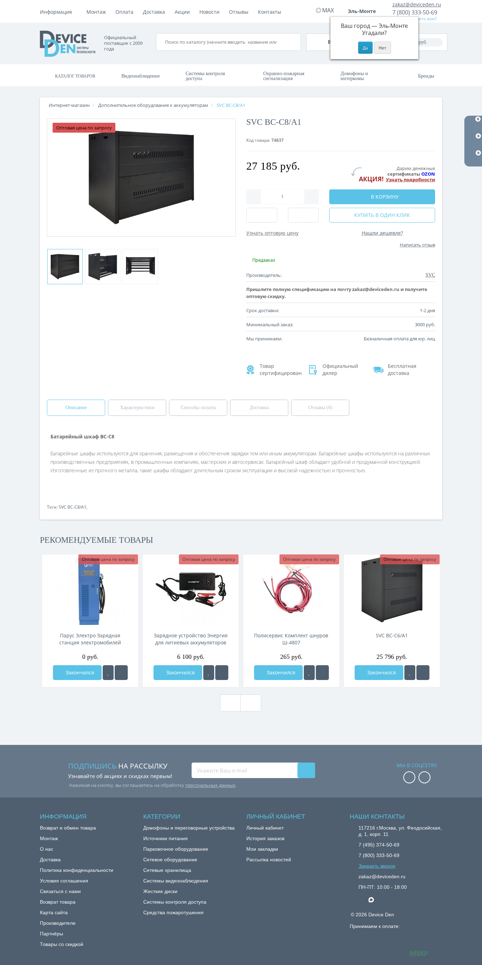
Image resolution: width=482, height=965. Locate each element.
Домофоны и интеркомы (354, 76)
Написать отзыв (417, 245)
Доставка (154, 11)
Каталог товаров (75, 76)
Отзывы (238, 11)
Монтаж (96, 11)
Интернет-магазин (69, 105)
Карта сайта (54, 912)
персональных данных (210, 785)
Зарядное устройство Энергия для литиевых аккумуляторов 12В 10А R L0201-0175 (191, 639)
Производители (58, 923)
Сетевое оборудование (170, 859)
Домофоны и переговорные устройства (189, 828)
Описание (76, 407)
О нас (46, 849)
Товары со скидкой (61, 944)
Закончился (79, 672)
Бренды (426, 76)
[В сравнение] (121, 672)
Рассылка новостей (268, 859)
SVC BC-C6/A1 (392, 635)
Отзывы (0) (320, 407)
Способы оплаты (198, 407)
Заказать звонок (377, 866)
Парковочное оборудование (175, 849)
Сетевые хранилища (167, 870)
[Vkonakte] (424, 778)
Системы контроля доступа (205, 76)
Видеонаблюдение (140, 76)
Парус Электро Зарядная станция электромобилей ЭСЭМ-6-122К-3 (90, 639)
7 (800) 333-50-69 (414, 12)
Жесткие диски (160, 891)
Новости (209, 11)
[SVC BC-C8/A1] (65, 266)
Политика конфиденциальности (76, 870)
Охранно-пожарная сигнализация (283, 76)
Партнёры (51, 933)
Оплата (124, 11)
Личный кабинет (265, 828)
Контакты (269, 11)
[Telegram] (362, 900)
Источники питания (165, 838)
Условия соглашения (64, 881)
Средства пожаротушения (173, 912)
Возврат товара (58, 902)
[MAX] (374, 898)
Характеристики (137, 407)
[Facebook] (409, 778)
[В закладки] (108, 672)
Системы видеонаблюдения (175, 881)
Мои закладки (262, 849)
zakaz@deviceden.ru (416, 4)
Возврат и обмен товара (68, 828)
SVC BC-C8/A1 (72, 507)
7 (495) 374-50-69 (379, 845)
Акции (182, 11)
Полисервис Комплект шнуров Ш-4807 (291, 639)
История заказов (265, 838)
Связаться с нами (60, 891)
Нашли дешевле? (382, 233)
